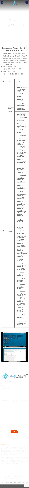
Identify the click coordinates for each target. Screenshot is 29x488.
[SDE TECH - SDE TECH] (14, 3)
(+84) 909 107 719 (5, 387)
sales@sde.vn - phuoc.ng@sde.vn (12, 478)
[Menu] (2, 2)
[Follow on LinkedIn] (8, 393)
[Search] (26, 2)
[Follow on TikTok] (5, 393)
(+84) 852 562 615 (5, 389)
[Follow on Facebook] (2, 393)
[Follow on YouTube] (10, 393)
